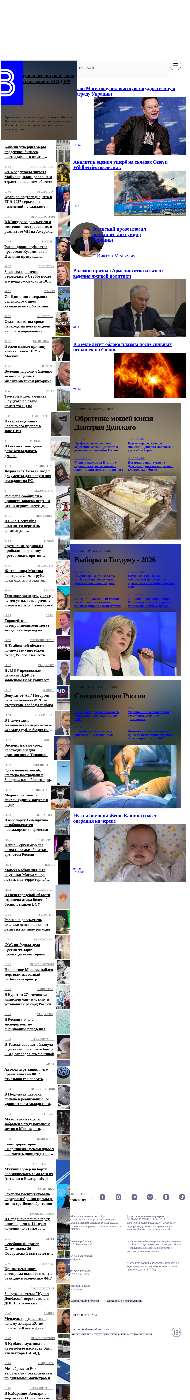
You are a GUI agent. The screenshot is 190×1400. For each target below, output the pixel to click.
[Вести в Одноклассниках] (166, 1197)
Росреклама (76, 1288)
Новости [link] (86, 67)
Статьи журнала (85, 1315)
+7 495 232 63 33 (79, 1273)
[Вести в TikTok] (182, 1197)
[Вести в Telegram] (134, 1197)
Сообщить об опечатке (85, 1300)
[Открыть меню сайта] (175, 65)
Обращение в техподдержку (124, 1300)
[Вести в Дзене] (102, 1197)
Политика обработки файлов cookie (89, 1329)
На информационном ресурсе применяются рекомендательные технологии (111, 1333)
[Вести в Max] (118, 1197)
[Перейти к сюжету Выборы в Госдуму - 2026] (125, 644)
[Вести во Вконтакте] (150, 1197)
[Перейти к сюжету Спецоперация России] (125, 776)
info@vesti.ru (76, 1259)
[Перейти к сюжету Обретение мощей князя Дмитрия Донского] (125, 507)
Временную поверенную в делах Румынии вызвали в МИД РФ (39, 78)
